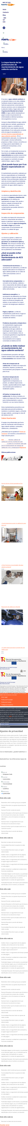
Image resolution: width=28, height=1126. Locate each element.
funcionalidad (7, 784)
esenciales (6, 779)
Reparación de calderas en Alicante (10, 607)
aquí (10, 716)
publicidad (6, 793)
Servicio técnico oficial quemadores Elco (12, 483)
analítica (6, 788)
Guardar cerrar (4, 1125)
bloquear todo (7, 774)
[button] (3, 48)
